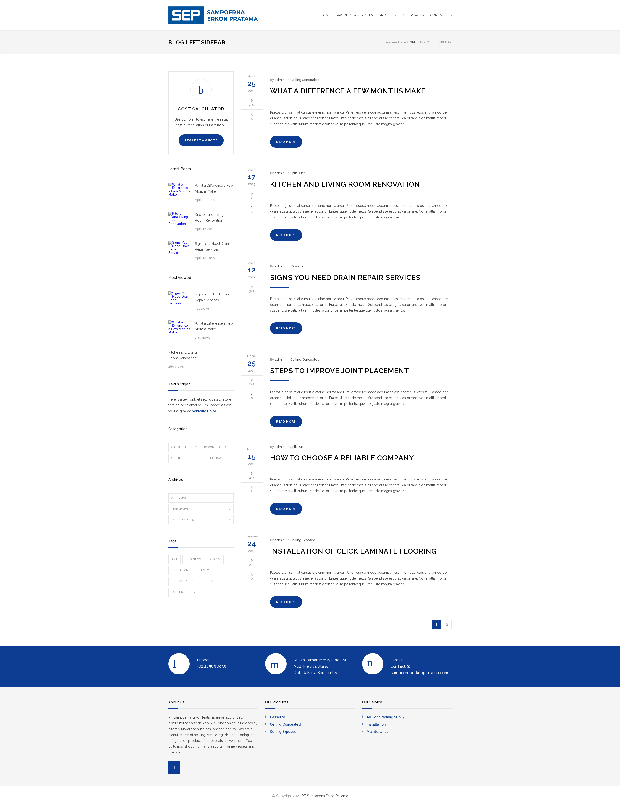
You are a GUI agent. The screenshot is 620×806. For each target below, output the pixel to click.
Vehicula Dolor (204, 411)
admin (280, 80)
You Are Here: (396, 42)
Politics (208, 581)
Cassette (179, 447)
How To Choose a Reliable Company (342, 458)
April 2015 (201, 497)
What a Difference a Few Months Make (214, 188)
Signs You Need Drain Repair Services (212, 246)
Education (180, 570)
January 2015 (201, 519)
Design (214, 559)
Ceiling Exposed (184, 458)
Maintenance (377, 732)
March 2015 (201, 508)
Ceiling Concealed (210, 447)
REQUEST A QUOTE (201, 140)
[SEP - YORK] (213, 15)
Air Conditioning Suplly (385, 717)
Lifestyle (205, 570)
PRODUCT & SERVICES (355, 15)
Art (174, 559)
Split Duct (215, 458)
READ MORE (286, 142)
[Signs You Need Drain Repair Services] (179, 252)
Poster (177, 592)
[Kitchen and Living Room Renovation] (179, 222)
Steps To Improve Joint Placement (339, 371)
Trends (197, 592)
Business (193, 559)
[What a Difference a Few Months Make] (179, 193)
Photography (182, 581)
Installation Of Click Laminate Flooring (353, 551)
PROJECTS (387, 15)
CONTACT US (441, 15)
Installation (376, 724)
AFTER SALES (413, 15)
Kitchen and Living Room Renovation (209, 217)
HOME (326, 15)
